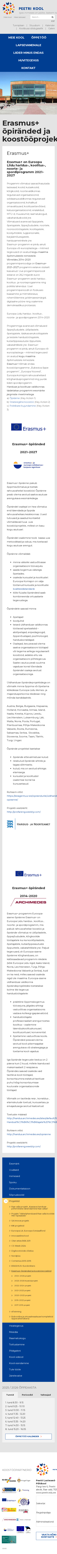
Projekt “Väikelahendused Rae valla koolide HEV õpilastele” (32, 1214)
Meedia (13, 1332)
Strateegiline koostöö (22, 401)
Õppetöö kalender (27, 1436)
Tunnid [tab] (10, 1395)
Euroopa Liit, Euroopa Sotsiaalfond (28, 1230)
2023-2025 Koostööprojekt (26, 1281)
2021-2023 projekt (22, 1290)
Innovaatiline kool (20, 1235)
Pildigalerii (15, 1350)
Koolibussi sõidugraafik (31, 28)
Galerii (51, 28)
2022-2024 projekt (22, 1285)
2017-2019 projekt (22, 1305)
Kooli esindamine (19, 1363)
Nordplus (15, 1256)
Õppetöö (38, 37)
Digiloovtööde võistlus (22, 1251)
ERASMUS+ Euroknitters (23, 1266)
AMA (4, 1548)
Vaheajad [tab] (46, 1395)
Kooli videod (16, 1357)
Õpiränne (15, 398)
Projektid (14, 1201)
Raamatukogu (17, 1338)
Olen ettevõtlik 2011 (20, 1241)
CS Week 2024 (18, 1246)
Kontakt (28, 68)
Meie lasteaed (19, 17)
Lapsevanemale (28, 45)
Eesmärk (14, 1163)
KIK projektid (17, 1225)
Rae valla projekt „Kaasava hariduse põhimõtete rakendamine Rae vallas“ (29, 1207)
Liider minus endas (28, 52)
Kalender (50, 25)
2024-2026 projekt (22, 1276)
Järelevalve (15, 1375)
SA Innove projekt (20, 1220)
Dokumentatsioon (19, 1188)
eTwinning (16, 1311)
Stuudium (34, 25)
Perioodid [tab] (27, 1395)
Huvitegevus (28, 60)
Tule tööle (15, 1369)
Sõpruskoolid (16, 1194)
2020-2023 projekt (22, 1295)
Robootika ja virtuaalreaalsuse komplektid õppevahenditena (32, 1317)
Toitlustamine (17, 1344)
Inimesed (14, 1176)
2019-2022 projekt (22, 1300)
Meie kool (8, 17)
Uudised (14, 1169)
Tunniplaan (18, 25)
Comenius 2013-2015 (21, 1261)
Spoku (13, 1182)
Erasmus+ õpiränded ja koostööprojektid (31, 1271)
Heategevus (16, 1325)
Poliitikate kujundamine (23, 405)
